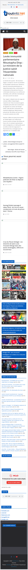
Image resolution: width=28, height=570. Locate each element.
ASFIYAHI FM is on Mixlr (6, 487)
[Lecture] (3, 323)
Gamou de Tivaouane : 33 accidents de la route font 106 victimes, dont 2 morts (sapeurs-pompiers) (13, 386)
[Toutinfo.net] (3, 31)
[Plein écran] (24, 323)
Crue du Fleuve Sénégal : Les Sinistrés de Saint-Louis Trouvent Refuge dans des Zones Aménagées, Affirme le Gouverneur (13, 246)
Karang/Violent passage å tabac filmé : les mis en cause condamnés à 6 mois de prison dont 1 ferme (13, 208)
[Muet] (22, 323)
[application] (14, 317)
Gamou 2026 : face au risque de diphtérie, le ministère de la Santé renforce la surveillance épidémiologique (13, 445)
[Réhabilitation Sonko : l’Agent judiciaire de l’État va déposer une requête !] (14, 163)
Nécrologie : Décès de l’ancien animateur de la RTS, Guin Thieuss (15, 151)
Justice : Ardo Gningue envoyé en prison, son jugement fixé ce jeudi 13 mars (13, 144)
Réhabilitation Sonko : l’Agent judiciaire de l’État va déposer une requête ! (13, 180)
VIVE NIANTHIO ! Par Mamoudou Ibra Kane (12, 390)
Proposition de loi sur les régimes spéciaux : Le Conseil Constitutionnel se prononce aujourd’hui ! (14, 415)
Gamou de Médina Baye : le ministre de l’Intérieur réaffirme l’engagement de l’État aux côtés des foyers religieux (13, 426)
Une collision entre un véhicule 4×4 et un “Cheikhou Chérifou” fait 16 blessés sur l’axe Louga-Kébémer (13, 420)
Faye (13, 78)
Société (10, 52)
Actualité (6, 52)
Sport (15, 52)
